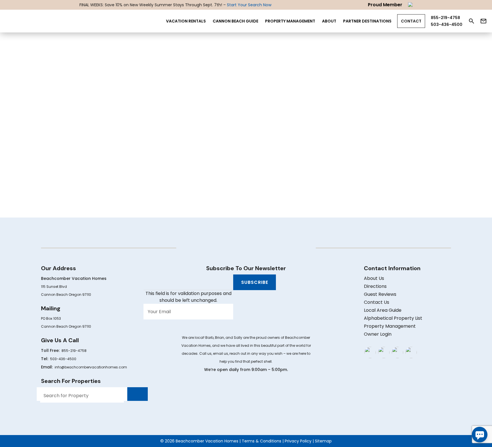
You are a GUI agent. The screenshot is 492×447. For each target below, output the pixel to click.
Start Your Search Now (249, 5)
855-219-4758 (74, 350)
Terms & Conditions (261, 441)
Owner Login (377, 334)
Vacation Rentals (186, 21)
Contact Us (376, 302)
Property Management (290, 21)
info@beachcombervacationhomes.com (91, 367)
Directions (375, 286)
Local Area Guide (382, 310)
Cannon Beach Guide (235, 21)
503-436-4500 (63, 358)
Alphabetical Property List (393, 318)
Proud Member (385, 4)
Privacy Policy (298, 441)
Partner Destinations (367, 21)
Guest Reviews (380, 294)
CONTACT (411, 21)
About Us (374, 278)
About (329, 21)
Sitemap (323, 441)
